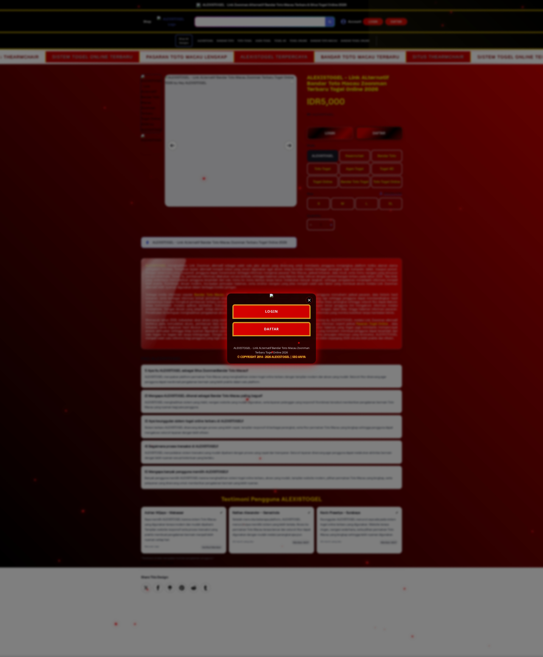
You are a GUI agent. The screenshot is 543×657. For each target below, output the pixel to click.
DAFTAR (271, 329)
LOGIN (271, 311)
